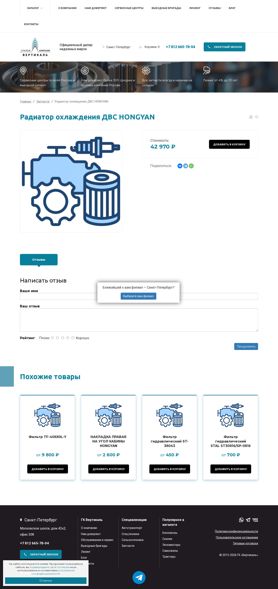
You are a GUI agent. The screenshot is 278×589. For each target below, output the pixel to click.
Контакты (31, 24)
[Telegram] (185, 165)
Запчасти (128, 545)
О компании (67, 8)
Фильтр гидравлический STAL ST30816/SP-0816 (231, 441)
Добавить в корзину (229, 144)
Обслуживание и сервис (97, 540)
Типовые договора (245, 543)
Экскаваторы (171, 544)
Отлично (45, 580)
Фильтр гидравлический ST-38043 (169, 441)
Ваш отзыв (30, 306)
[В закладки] (256, 117)
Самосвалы (170, 550)
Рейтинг (27, 338)
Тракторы (168, 556)
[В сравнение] (251, 117)
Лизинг (194, 8)
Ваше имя (29, 291)
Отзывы (215, 8)
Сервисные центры (129, 8)
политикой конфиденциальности (53, 572)
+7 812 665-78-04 (180, 47)
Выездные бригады (166, 8)
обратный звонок (228, 47)
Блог (232, 8)
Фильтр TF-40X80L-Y (47, 437)
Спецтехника (130, 534)
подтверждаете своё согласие (49, 567)
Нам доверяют (96, 8)
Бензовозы (169, 532)
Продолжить (246, 346)
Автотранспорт (132, 527)
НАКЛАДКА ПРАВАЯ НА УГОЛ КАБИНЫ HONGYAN (108, 441)
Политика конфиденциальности (236, 531)
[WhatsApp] (191, 165)
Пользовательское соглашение (237, 537)
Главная (25, 101)
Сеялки (167, 538)
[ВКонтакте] (179, 165)
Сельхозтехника (132, 540)
